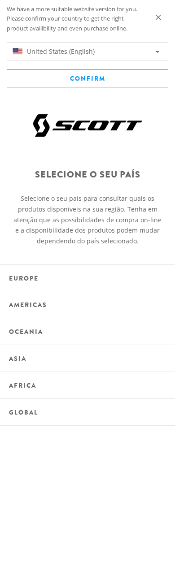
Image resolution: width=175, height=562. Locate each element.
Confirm (87, 78)
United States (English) (60, 51)
